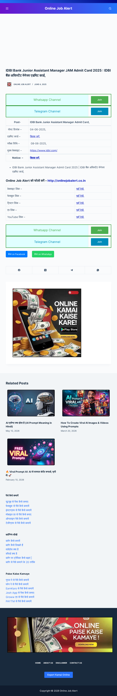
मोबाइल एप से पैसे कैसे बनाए (18, 514)
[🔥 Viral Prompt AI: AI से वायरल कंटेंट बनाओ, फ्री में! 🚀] (31, 452)
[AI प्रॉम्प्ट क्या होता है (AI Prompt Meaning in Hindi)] (31, 403)
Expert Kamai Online (58, 674)
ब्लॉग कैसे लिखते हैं (14, 545)
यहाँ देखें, (80, 188)
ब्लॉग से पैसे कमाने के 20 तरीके (20, 562)
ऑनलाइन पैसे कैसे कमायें (17, 518)
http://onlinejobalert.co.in (67, 180)
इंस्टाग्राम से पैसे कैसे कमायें (18, 510)
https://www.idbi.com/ (43, 150)
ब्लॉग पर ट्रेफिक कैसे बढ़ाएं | (19, 557)
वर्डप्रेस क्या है (12, 549)
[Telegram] (72, 270)
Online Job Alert (58, 8)
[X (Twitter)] (45, 270)
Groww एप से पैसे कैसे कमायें (20, 597)
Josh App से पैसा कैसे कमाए (20, 592)
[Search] (110, 8)
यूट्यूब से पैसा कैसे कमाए (17, 501)
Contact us (76, 663)
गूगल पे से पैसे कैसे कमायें (17, 579)
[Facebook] (19, 270)
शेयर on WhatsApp (43, 254)
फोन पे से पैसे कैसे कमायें (17, 584)
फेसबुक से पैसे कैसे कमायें (17, 505)
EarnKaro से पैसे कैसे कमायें (20, 588)
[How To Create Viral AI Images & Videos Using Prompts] (86, 403)
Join (99, 99)
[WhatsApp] (98, 270)
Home (38, 663)
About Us (48, 663)
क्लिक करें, (35, 136)
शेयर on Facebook (16, 254)
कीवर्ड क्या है (11, 553)
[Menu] (7, 8)
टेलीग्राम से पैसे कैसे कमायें (18, 523)
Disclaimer (61, 663)
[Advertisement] (58, 36)
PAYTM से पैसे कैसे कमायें (18, 601)
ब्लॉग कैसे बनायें (13, 540)
